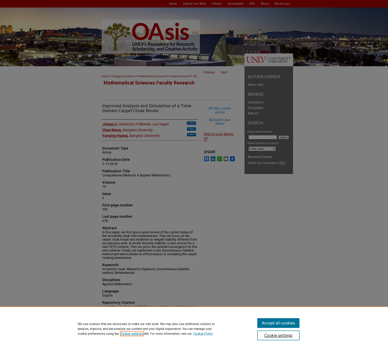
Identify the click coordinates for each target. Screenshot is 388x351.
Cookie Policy (203, 334)
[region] (194, 328)
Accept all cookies (278, 323)
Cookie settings (132, 334)
